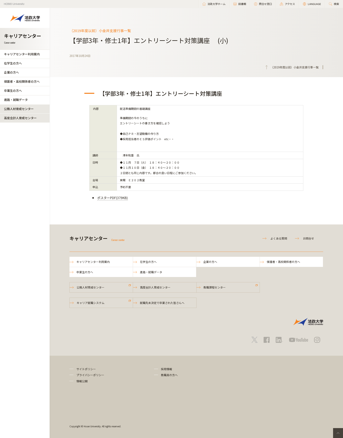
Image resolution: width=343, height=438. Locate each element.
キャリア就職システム (90, 303)
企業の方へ (11, 72)
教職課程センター (214, 287)
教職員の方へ (169, 375)
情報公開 (82, 381)
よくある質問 (278, 238)
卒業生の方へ (13, 90)
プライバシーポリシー (90, 375)
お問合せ (308, 238)
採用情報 (166, 369)
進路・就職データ (16, 100)
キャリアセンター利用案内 (22, 54)
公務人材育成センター (19, 109)
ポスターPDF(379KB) (112, 197)
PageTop (338, 433)
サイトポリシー (86, 369)
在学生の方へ (13, 63)
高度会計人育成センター (20, 118)
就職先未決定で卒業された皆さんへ (162, 303)
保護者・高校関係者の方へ (22, 81)
